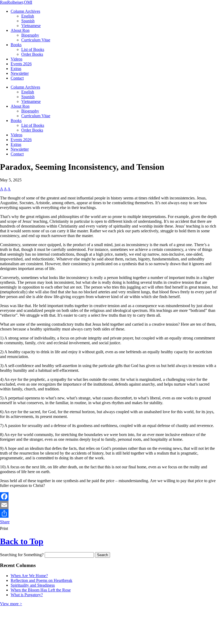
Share (5, 522)
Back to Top (21, 541)
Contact (17, 78)
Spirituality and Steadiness (33, 585)
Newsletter (20, 73)
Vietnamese (31, 25)
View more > (11, 603)
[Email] (109, 505)
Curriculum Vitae (35, 40)
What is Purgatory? (27, 594)
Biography (30, 35)
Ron (16, 2)
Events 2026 (21, 64)
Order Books (32, 54)
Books (16, 44)
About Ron (20, 30)
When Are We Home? (29, 575)
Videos (16, 59)
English (27, 16)
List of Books (32, 49)
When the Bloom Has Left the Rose (41, 590)
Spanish (28, 21)
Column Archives (25, 11)
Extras (16, 68)
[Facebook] (109, 496)
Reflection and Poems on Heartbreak (41, 580)
